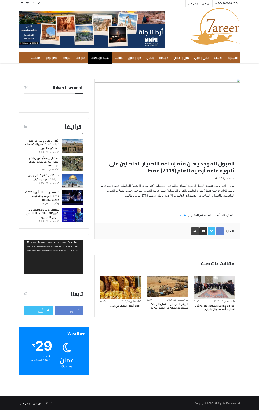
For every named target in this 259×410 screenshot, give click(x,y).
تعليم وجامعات (99, 57)
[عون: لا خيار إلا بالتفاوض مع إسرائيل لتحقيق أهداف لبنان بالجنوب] (214, 287)
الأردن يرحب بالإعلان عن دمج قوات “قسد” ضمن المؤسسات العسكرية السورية (42, 144)
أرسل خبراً (193, 3)
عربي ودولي (201, 57)
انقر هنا (182, 215)
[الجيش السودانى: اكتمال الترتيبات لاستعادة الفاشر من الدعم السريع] (167, 286)
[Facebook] (33, 3)
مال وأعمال (181, 57)
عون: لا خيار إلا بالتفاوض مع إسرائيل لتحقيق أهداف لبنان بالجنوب (215, 307)
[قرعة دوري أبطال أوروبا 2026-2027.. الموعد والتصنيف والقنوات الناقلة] (72, 197)
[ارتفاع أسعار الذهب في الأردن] (120, 287)
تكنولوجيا (51, 57)
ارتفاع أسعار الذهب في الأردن (125, 305)
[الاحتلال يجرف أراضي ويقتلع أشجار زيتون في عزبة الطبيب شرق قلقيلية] (72, 163)
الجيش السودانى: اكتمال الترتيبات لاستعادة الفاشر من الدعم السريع (169, 306)
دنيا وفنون (134, 57)
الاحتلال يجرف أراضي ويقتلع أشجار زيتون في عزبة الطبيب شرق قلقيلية (44, 162)
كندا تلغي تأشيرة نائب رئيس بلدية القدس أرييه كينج (43, 177)
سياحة (66, 57)
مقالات (35, 57)
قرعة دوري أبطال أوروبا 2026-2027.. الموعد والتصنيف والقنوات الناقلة (42, 196)
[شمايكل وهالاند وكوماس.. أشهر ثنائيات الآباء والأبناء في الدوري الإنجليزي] (72, 215)
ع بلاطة (163, 57)
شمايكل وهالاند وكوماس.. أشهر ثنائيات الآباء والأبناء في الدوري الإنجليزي (42, 213)
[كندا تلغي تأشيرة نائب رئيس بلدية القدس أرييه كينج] (72, 181)
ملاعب (119, 57)
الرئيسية (233, 57)
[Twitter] (39, 3)
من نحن (206, 3)
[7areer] (215, 26)
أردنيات (218, 57)
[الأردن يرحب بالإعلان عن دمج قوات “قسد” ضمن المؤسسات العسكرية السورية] (72, 146)
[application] (53, 257)
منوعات (80, 57)
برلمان (150, 57)
